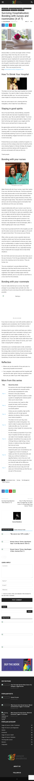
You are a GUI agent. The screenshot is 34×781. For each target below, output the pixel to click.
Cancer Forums (15, 697)
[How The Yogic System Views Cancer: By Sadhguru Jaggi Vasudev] (5, 687)
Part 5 (4, 439)
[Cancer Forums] (5, 699)
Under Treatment (5, 482)
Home (3, 6)
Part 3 (4, 414)
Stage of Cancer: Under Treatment (21, 6)
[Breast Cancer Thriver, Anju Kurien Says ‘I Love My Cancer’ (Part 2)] (5, 543)
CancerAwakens (6, 21)
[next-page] (5, 557)
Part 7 (4, 468)
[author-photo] (17, 519)
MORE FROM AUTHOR (19, 529)
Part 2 (4, 405)
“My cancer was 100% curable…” (20, 534)
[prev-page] (3, 557)
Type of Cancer (14, 10)
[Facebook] (3, 25)
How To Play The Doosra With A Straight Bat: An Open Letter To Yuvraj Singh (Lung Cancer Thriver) (24, 503)
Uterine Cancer (21, 10)
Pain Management (25, 480)
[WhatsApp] (14, 25)
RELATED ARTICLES (7, 529)
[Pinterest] (10, 25)
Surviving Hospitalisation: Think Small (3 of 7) (8, 501)
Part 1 (4, 393)
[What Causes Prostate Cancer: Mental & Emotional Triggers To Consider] (5, 716)
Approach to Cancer (27, 8)
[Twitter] (6, 25)
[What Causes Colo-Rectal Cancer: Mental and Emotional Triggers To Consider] (5, 707)
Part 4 (4, 425)
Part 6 (4, 455)
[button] (2, 2)
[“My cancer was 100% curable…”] (5, 536)
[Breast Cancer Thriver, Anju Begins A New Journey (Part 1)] (5, 551)
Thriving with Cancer (6, 10)
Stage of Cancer (9, 6)
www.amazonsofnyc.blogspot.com (13, 69)
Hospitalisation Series (10, 480)
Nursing (18, 480)
